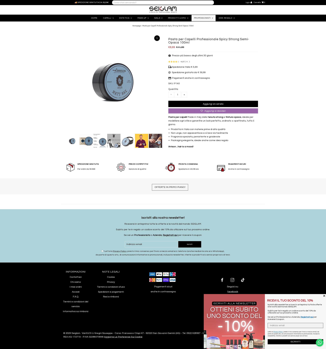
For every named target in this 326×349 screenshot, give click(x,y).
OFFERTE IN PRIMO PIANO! (170, 187)
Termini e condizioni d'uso (111, 287)
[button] (190, 55)
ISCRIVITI (295, 341)
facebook (232, 291)
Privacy (111, 282)
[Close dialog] (324, 296)
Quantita (173, 89)
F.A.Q (75, 296)
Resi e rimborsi (111, 296)
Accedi (76, 292)
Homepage (136, 26)
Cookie (111, 277)
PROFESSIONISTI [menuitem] (202, 18)
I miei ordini (76, 287)
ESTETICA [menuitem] (124, 18)
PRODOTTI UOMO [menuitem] (177, 18)
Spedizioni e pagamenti (111, 292)
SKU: (171, 83)
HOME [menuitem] (94, 18)
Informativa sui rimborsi (75, 311)
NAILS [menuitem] (157, 18)
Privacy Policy (119, 251)
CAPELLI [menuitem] (107, 18)
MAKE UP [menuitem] (142, 18)
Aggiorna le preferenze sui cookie (123, 337)
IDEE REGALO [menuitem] (226, 18)
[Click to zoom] (157, 38)
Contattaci (76, 277)
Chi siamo (75, 282)
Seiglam (76, 333)
